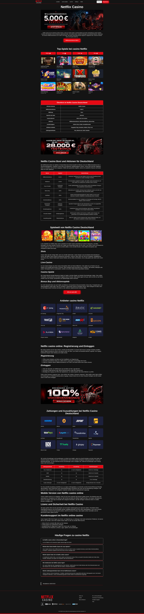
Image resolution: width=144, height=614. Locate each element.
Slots (95, 53)
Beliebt (47, 53)
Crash (79, 53)
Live (63, 53)
